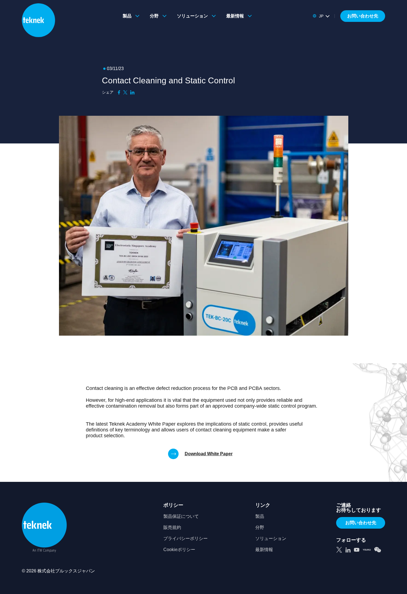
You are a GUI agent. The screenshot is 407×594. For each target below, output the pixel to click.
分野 (154, 16)
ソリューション (192, 16)
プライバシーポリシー (185, 538)
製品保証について (181, 516)
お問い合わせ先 (362, 16)
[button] (321, 16)
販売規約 (172, 527)
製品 (127, 16)
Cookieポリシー (179, 549)
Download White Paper (209, 453)
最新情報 (235, 16)
